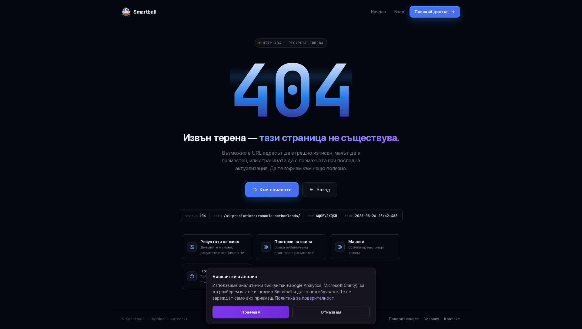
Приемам (251, 312)
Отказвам (331, 312)
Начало (378, 11)
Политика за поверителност (304, 298)
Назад (323, 189)
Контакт (452, 319)
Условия (431, 319)
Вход (399, 11)
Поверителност (404, 319)
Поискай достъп (432, 11)
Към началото (275, 189)
